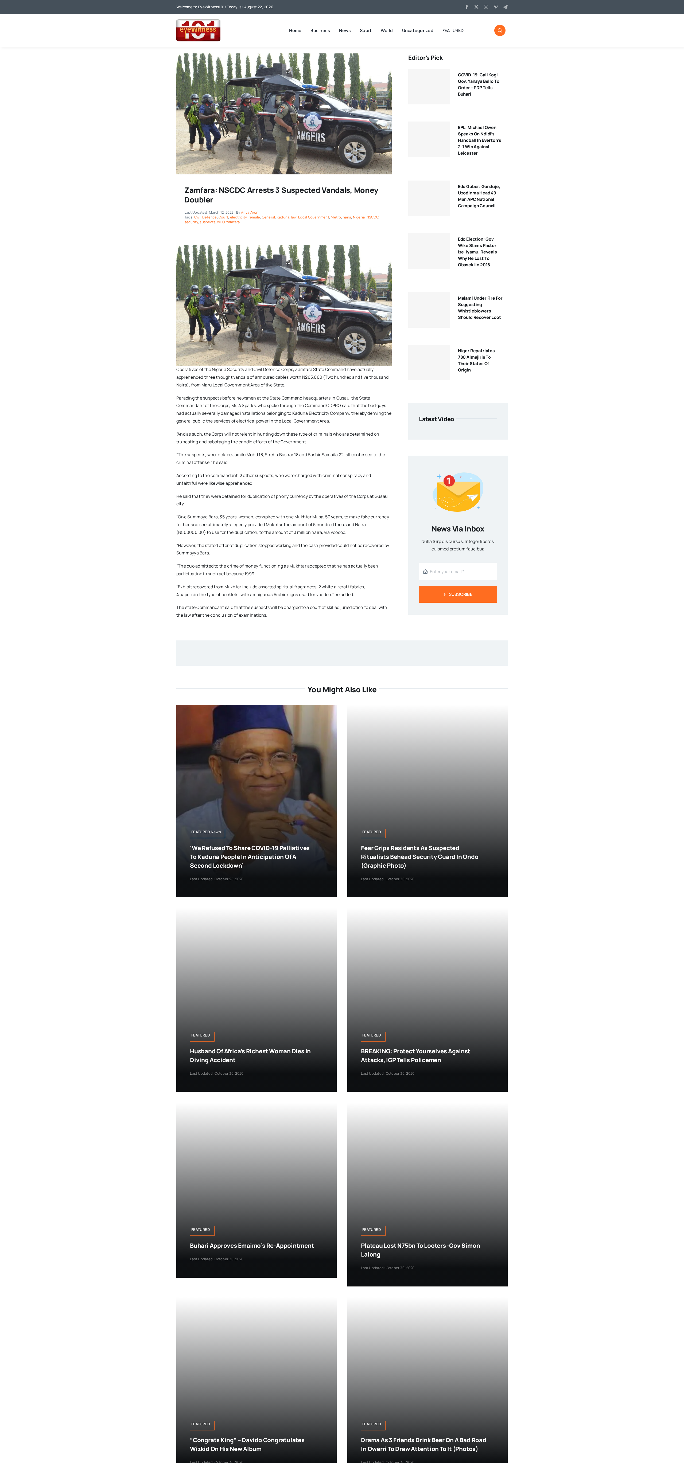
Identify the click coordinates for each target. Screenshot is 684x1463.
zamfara (233, 222)
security (191, 222)
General (268, 217)
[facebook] (467, 7)
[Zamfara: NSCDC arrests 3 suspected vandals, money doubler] (284, 55)
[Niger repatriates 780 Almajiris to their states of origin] (429, 363)
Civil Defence (205, 217)
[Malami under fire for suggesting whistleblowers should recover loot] (429, 310)
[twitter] (476, 7)
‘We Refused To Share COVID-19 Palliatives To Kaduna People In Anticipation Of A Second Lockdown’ (250, 857)
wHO (221, 222)
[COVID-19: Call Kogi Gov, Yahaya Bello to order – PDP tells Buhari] (429, 87)
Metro (336, 217)
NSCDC (372, 217)
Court (223, 217)
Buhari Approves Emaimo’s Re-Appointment (252, 1246)
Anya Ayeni (250, 212)
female (254, 217)
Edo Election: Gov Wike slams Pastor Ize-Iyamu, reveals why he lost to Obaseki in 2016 (477, 252)
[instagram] (486, 7)
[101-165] (198, 21)
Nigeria (359, 217)
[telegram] (505, 7)
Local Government (313, 217)
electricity (238, 217)
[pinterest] (496, 7)
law (294, 217)
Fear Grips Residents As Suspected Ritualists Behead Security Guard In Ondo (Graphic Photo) (419, 857)
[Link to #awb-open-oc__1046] (500, 30)
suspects (207, 222)
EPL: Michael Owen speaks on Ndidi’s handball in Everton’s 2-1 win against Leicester (479, 140)
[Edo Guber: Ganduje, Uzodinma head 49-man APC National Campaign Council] (429, 198)
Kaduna (283, 217)
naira (347, 217)
